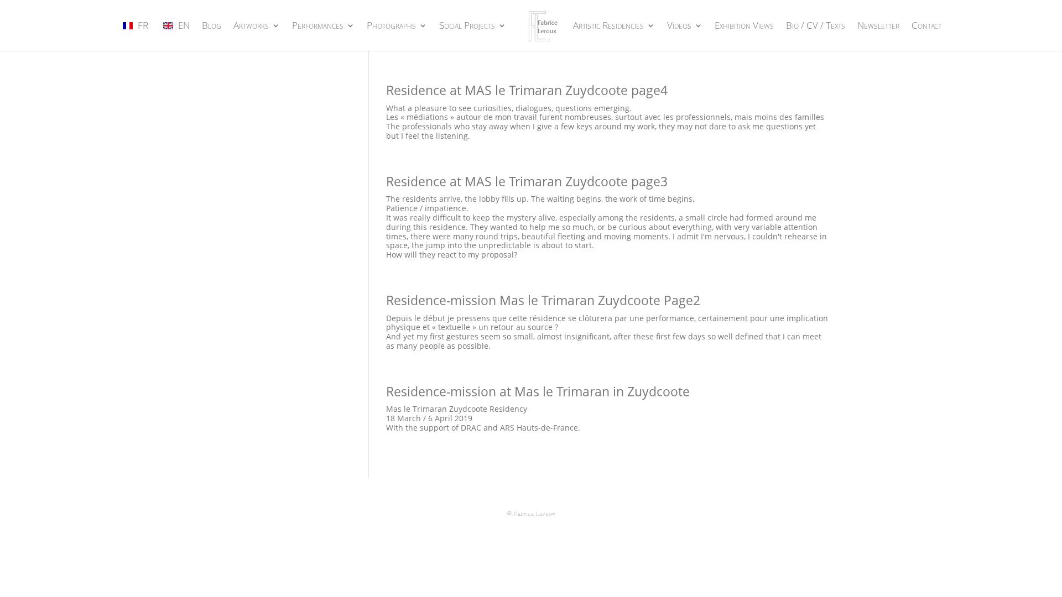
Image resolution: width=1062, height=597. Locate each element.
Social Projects (467, 27)
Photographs (391, 27)
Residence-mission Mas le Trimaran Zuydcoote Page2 (543, 300)
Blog (211, 27)
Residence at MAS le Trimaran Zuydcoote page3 (527, 181)
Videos (679, 27)
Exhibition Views (744, 27)
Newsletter (878, 27)
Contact (926, 27)
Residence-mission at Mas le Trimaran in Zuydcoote (538, 391)
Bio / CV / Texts (815, 27)
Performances (317, 27)
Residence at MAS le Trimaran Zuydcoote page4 (527, 90)
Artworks (251, 27)
